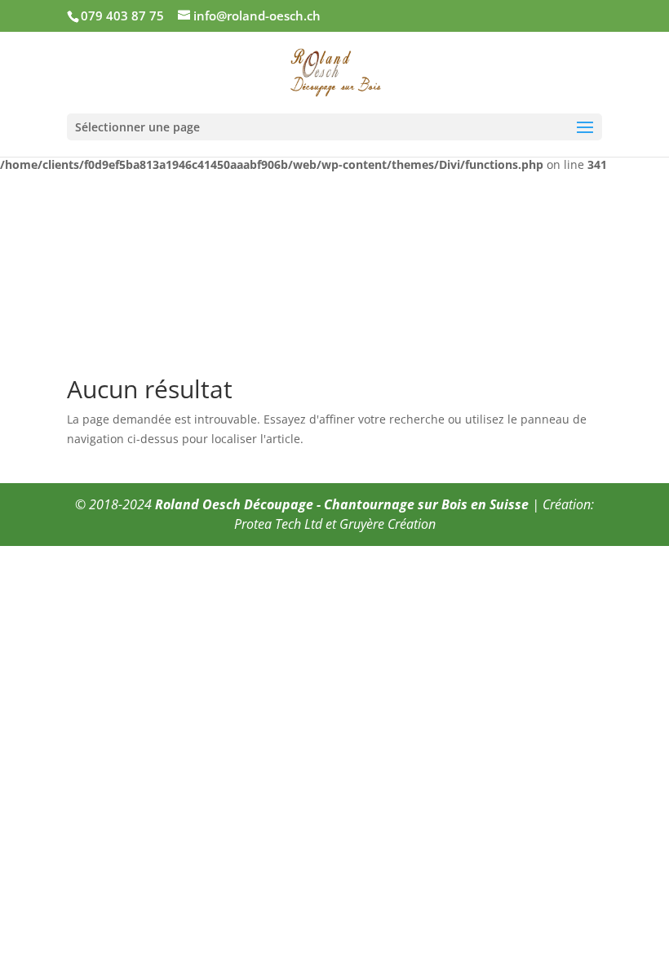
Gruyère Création (387, 524)
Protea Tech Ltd (278, 524)
